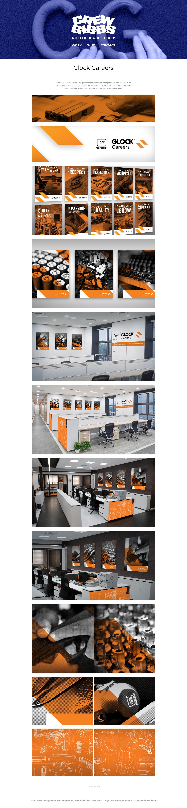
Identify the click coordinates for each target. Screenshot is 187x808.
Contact (108, 45)
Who (91, 45)
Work (77, 45)
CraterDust (76, 82)
